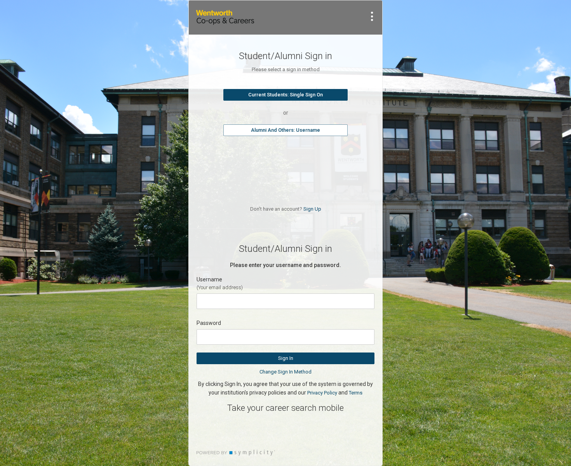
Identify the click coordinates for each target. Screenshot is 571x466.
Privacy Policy (322, 393)
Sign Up (312, 209)
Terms (355, 393)
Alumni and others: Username (285, 130)
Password (209, 323)
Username (209, 279)
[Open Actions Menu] (372, 16)
